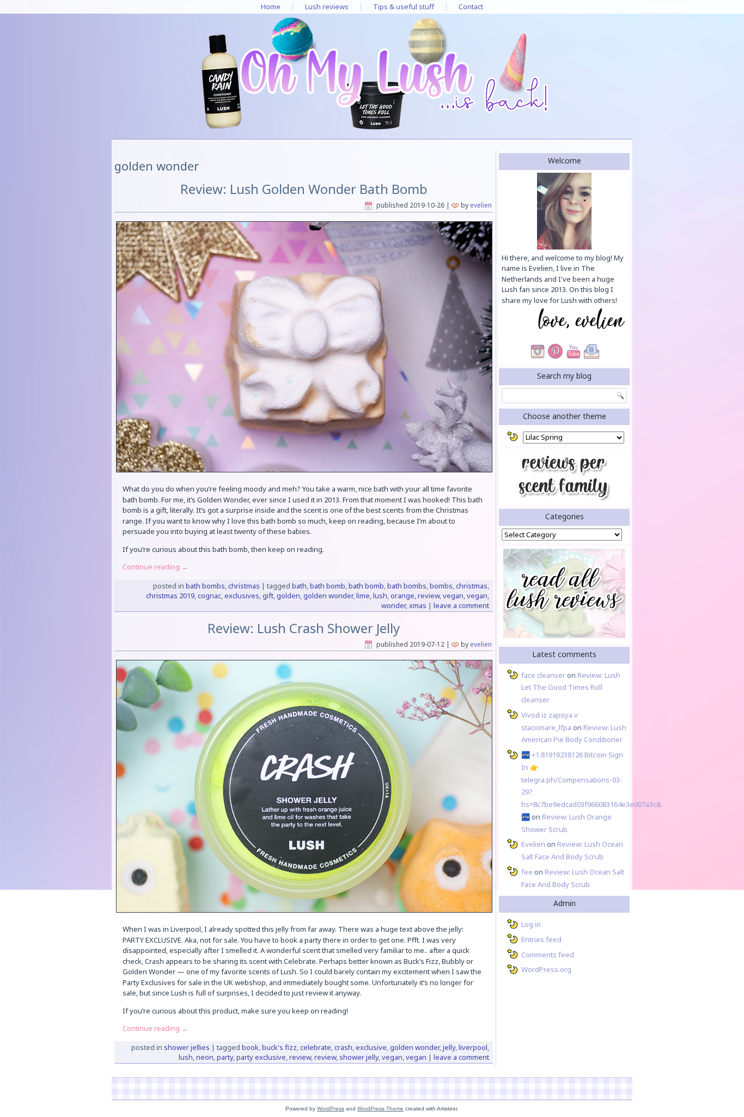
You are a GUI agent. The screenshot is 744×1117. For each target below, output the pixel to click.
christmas (471, 586)
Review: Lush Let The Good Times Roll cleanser (570, 687)
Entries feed (541, 939)
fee (527, 872)
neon (205, 1057)
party (225, 1057)
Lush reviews (327, 6)
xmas (417, 605)
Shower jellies (187, 1047)
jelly (449, 1047)
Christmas (244, 586)
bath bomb (327, 586)
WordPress (330, 1109)
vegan (453, 595)
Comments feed (547, 955)
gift (268, 595)
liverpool (473, 1047)
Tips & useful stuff (403, 6)
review (429, 595)
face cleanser (543, 675)
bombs (441, 586)
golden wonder (328, 595)
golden (288, 595)
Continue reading (155, 567)
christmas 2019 (170, 595)
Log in (531, 924)
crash (343, 1047)
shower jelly (359, 1057)
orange (402, 595)
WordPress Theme (380, 1109)
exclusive (371, 1047)
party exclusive (261, 1057)
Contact (471, 6)
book (250, 1047)
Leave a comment (461, 605)
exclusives (241, 595)
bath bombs (406, 586)
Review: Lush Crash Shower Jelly (304, 628)
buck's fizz (279, 1047)
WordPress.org (546, 969)
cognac (209, 595)
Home (270, 6)
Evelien (481, 205)
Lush (380, 595)
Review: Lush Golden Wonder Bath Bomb (304, 189)
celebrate (315, 1047)
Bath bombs (205, 586)
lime (363, 595)
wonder (393, 605)
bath (299, 586)
